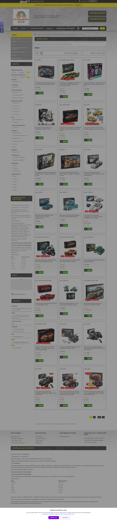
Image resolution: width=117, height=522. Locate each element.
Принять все (53, 517)
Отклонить (65, 517)
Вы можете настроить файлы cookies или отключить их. (58, 514)
